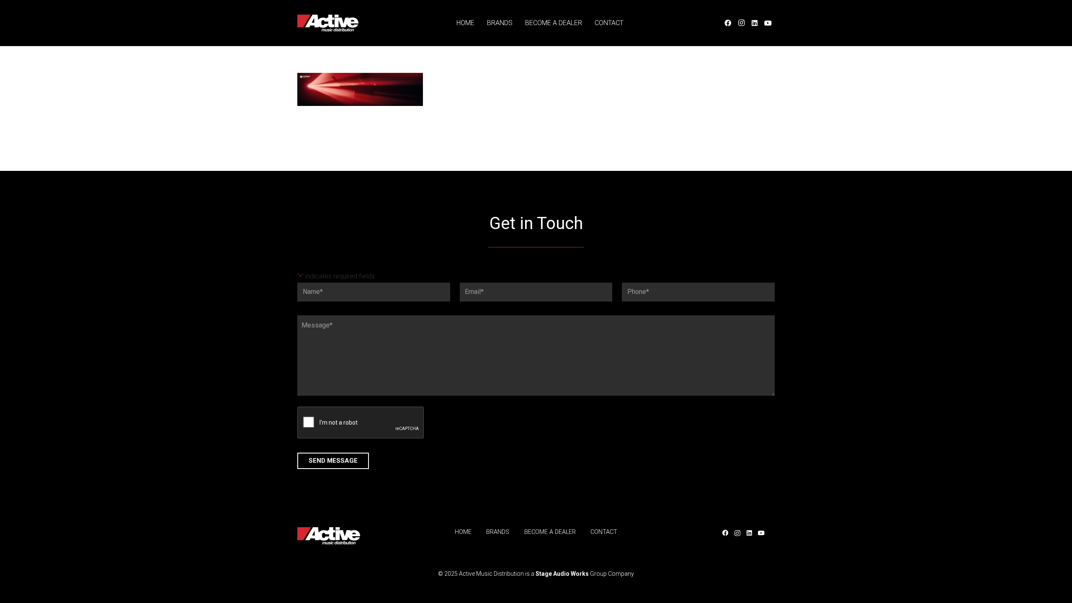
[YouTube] (768, 23)
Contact (603, 532)
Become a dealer (550, 532)
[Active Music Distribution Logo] (327, 23)
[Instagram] (741, 23)
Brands (497, 532)
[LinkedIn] (754, 23)
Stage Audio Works (562, 573)
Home (463, 532)
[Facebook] (727, 23)
